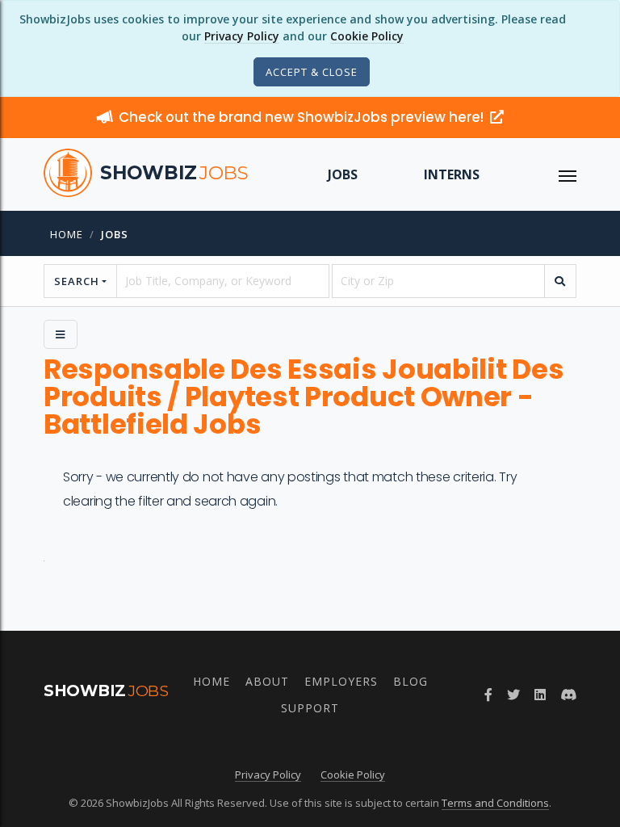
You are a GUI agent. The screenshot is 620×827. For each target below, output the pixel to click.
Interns (452, 174)
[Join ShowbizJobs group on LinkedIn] (540, 694)
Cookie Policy (367, 36)
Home (66, 234)
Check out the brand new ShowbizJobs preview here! (303, 117)
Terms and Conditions (495, 803)
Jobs (343, 174)
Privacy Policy (241, 36)
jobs (114, 234)
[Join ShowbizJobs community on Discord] (568, 694)
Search (76, 281)
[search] (560, 281)
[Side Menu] (61, 334)
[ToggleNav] (567, 174)
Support (310, 708)
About (267, 681)
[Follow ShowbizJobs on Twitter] (513, 694)
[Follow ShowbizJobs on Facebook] (488, 694)
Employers (341, 681)
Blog (410, 681)
